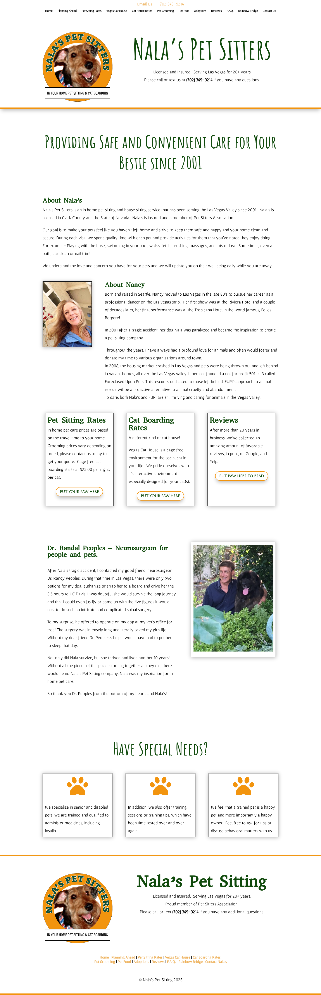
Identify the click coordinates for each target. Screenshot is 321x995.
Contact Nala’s (216, 961)
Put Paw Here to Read (241, 476)
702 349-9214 (172, 4)
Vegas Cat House (116, 10)
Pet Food (184, 10)
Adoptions (200, 10)
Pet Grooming (165, 10)
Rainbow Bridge (248, 10)
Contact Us (269, 10)
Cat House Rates (142, 10)
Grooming (107, 961)
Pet (97, 961)
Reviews (216, 10)
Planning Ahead (67, 10)
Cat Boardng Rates (207, 957)
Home (49, 10)
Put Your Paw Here (79, 491)
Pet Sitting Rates (91, 10)
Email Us (144, 4)
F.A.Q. (230, 10)
